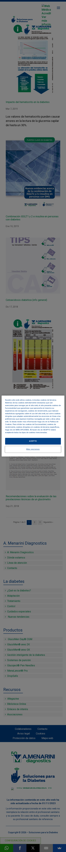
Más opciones (33, 449)
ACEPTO (33, 441)
